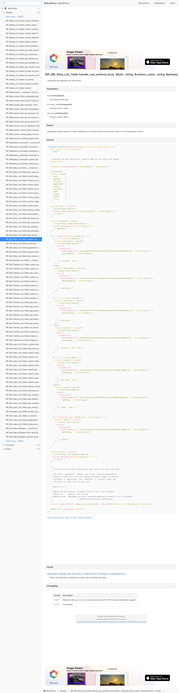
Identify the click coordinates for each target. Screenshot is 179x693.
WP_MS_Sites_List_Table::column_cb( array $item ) (24, 180)
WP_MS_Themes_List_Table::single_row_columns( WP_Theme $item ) (24, 340)
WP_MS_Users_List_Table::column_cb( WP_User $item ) (24, 357)
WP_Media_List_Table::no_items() (20, 79)
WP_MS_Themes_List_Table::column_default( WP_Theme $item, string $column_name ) (24, 285)
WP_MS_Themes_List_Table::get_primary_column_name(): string (24, 311)
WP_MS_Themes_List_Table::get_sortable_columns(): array (24, 315)
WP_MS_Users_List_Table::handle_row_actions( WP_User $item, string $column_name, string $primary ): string (24, 411)
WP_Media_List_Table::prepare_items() (22, 84)
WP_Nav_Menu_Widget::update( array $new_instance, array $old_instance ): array (24, 437)
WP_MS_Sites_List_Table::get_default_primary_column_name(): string (24, 226)
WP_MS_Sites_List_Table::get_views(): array (24, 235)
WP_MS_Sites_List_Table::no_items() (21, 243)
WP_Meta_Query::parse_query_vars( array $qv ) (24, 134)
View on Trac (70, 517)
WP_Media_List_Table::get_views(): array (23, 67)
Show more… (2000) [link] (14, 16)
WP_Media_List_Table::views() (18, 88)
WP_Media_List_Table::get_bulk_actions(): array (24, 50)
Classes (63, 691)
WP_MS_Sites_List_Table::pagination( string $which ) (24, 247)
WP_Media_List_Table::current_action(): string (24, 37)
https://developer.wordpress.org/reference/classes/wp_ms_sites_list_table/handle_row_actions (111, 622)
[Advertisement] (110, 29)
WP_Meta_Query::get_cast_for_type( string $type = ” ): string (24, 100)
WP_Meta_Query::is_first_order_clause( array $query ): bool (24, 130)
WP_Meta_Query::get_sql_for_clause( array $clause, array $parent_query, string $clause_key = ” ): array (24, 117)
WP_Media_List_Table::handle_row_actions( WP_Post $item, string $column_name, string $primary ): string (24, 71)
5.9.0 (56, 600)
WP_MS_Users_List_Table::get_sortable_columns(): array (24, 403)
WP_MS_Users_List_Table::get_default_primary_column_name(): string (24, 399)
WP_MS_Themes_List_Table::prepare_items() (24, 332)
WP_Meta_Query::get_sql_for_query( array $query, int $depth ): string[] (24, 121)
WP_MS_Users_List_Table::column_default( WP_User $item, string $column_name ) (24, 361)
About (172, 3)
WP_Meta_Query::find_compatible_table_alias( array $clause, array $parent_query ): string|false (24, 96)
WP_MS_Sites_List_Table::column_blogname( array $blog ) (24, 176)
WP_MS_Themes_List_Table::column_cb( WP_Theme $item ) (24, 281)
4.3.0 (56, 604)
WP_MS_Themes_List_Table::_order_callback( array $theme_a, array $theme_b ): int (24, 264)
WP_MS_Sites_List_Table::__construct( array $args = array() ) (24, 168)
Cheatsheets (159, 3)
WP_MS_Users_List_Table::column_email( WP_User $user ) (24, 365)
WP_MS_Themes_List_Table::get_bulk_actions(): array (24, 302)
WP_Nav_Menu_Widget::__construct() (21, 428)
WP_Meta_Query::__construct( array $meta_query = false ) (24, 92)
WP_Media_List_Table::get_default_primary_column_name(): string (24, 58)
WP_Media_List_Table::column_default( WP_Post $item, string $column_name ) (24, 21)
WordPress (51, 691)
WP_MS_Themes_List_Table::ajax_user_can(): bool (24, 273)
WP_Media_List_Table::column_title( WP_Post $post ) (24, 33)
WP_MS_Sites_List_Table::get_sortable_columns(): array (24, 231)
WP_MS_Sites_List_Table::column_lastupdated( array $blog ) (24, 193)
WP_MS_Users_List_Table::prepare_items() (23, 424)
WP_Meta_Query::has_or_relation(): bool (22, 126)
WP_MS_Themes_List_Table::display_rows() (24, 298)
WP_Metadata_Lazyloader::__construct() (23, 142)
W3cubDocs (50, 3)
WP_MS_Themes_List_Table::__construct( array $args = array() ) (24, 260)
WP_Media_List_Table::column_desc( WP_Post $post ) (24, 25)
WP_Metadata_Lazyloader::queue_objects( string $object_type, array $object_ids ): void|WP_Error (24, 159)
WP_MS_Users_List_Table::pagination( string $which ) (24, 420)
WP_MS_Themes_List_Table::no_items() (22, 327)
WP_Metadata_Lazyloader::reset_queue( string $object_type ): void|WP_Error (24, 163)
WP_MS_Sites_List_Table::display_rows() (23, 210)
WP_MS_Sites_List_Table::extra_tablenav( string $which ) (24, 214)
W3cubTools (144, 3)
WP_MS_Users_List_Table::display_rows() (23, 386)
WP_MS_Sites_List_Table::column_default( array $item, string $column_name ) (24, 184)
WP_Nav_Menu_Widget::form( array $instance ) (24, 432)
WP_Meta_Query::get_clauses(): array (22, 105)
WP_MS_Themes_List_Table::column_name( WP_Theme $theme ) (24, 294)
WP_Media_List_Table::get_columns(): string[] (24, 54)
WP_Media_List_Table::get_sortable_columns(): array (24, 63)
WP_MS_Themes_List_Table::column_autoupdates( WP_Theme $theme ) (24, 277)
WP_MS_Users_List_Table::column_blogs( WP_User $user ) (24, 353)
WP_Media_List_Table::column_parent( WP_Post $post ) (24, 29)
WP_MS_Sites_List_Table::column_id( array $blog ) (24, 189)
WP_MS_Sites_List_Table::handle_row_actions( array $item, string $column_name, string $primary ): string (24, 239)
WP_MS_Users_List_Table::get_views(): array (24, 407)
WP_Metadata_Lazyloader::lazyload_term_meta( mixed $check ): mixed (24, 155)
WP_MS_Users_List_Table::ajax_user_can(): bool (24, 348)
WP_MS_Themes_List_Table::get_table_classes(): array (24, 319)
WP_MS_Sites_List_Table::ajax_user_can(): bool (24, 172)
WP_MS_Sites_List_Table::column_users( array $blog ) (24, 205)
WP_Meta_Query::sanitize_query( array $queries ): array (24, 138)
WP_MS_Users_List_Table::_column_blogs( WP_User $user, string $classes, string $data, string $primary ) (24, 344)
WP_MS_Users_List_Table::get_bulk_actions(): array (24, 390)
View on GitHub (84, 517)
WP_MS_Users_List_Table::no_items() (21, 416)
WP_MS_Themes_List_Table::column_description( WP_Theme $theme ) (24, 290)
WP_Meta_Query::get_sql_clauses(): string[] (24, 113)
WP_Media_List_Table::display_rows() (21, 42)
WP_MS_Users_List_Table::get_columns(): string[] (24, 395)
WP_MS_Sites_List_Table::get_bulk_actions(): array (24, 218)
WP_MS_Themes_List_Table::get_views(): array (24, 323)
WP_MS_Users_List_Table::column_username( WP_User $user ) (24, 382)
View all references (55, 517)
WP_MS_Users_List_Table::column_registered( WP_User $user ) (24, 378)
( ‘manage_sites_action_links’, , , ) (86, 574)
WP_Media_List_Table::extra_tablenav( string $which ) (24, 46)
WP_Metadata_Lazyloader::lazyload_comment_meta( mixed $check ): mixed (24, 147)
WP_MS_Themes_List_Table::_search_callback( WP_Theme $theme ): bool (24, 269)
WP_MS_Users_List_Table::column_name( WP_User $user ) (24, 374)
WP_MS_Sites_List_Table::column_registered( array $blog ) (24, 201)
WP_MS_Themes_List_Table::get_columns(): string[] (24, 306)
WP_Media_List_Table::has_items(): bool (22, 75)
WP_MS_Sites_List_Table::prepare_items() (23, 252)
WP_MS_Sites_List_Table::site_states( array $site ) (24, 256)
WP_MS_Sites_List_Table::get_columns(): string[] (24, 222)
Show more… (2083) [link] (14, 441)
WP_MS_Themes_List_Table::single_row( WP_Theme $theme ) (24, 336)
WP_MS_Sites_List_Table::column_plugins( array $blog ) (24, 197)
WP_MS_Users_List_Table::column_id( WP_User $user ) (24, 369)
